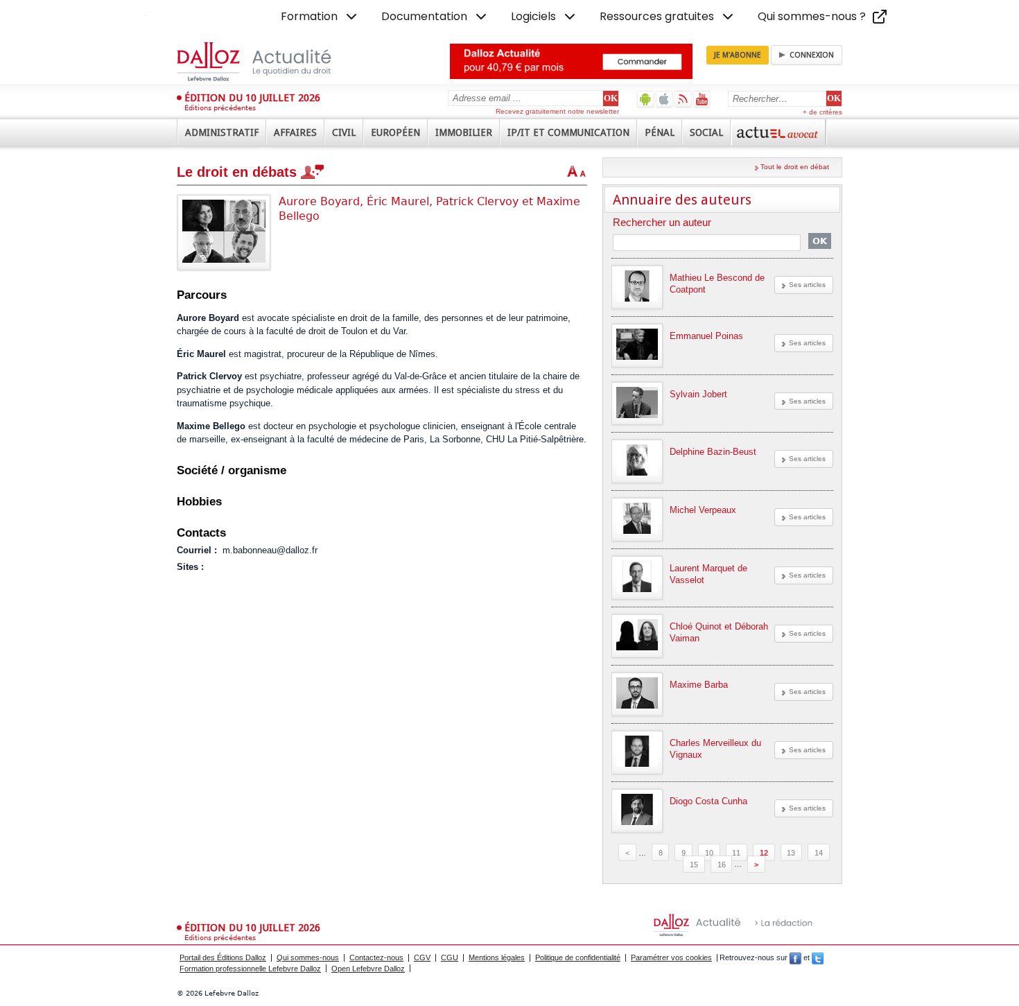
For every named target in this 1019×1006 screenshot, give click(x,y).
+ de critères (822, 112)
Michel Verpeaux (703, 510)
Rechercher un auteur (662, 222)
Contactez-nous (376, 957)
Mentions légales (497, 957)
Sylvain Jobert (698, 394)
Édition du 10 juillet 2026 (252, 98)
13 (791, 853)
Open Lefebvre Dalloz (368, 968)
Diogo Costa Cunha (708, 801)
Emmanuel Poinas (706, 336)
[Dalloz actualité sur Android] (645, 99)
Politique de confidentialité (577, 957)
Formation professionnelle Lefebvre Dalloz (250, 968)
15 (694, 864)
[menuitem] (320, 17)
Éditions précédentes (220, 108)
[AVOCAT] (778, 132)
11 (736, 853)
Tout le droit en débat (794, 167)
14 (819, 853)
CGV (422, 957)
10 (709, 853)
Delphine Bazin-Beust (713, 451)
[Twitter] (818, 957)
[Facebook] (795, 957)
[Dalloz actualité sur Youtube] (702, 99)
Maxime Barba (699, 684)
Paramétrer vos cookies (671, 957)
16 (721, 864)
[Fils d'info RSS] (683, 99)
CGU (449, 957)
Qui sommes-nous (308, 957)
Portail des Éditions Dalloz (223, 957)
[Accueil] (268, 61)
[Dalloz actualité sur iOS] (664, 99)
